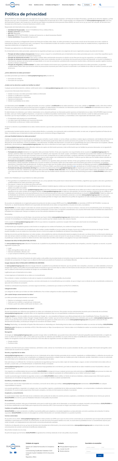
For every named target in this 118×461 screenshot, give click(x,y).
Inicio (30, 5)
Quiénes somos (38, 5)
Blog (79, 5)
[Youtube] (15, 452)
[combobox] (106, 4)
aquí (74, 166)
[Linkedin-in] (11, 452)
